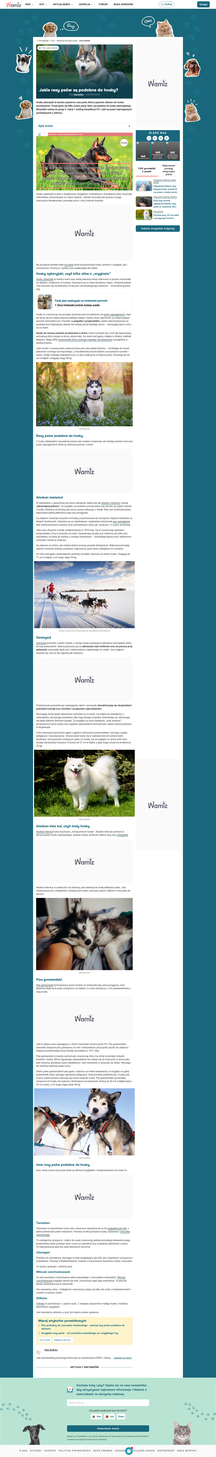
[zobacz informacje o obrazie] (130, 47)
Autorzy (36, 1450)
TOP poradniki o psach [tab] (146, 170)
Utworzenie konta (108, 1428)
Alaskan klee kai (44, 831)
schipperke (122, 835)
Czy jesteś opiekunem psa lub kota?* (108, 1410)
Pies (99, 1416)
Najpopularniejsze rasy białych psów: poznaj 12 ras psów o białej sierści (165, 189)
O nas (23, 1450)
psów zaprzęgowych (114, 314)
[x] (155, 138)
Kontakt (50, 1450)
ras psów (68, 264)
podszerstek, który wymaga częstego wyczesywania (85, 339)
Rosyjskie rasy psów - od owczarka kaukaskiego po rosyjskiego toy (79, 1333)
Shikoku (40, 1303)
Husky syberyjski (44, 279)
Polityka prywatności (75, 1450)
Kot (112, 1416)
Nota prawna (103, 1450)
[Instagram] (160, 138)
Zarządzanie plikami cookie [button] (135, 1450)
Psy (52, 40)
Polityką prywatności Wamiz (137, 1436)
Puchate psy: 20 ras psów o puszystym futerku (166, 216)
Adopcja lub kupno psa (67, 40)
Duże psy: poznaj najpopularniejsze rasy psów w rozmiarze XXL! (164, 203)
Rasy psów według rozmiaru (165, 197)
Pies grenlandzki (44, 985)
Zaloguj (203, 4)
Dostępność (166, 1450)
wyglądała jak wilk (117, 1228)
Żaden (121, 1416)
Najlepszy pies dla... (63, 1340)
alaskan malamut (111, 503)
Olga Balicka (78, 95)
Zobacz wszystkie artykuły (158, 228)
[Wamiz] (13, 4)
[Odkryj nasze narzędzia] (129, 1451)
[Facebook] (149, 138)
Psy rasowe (84, 40)
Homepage (44, 40)
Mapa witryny (187, 1450)
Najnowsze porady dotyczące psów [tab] (168, 170)
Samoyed (41, 643)
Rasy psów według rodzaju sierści (164, 181)
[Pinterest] (166, 138)
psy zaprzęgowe (121, 521)
